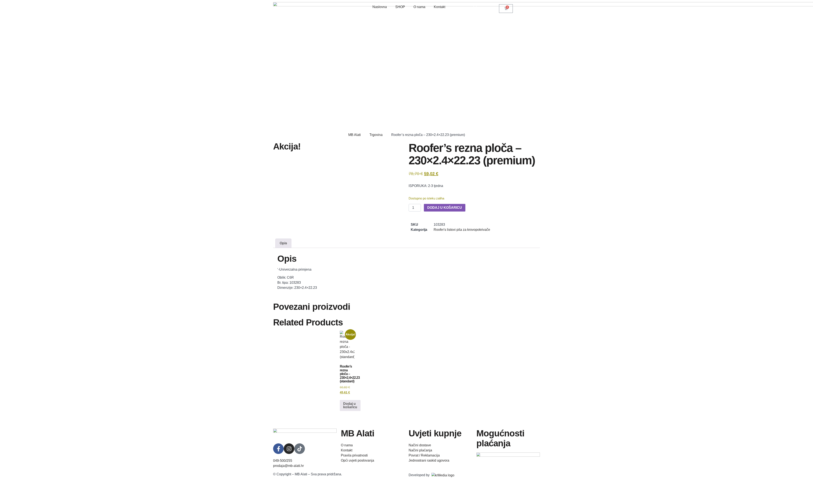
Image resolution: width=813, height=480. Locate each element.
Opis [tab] (283, 243)
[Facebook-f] (278, 448)
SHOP (400, 7)
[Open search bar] (475, 6)
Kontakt (439, 7)
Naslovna (379, 7)
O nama (419, 7)
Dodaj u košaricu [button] (350, 405)
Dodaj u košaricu (444, 207)
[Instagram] (289, 448)
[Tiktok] (299, 448)
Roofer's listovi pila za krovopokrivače (462, 229)
